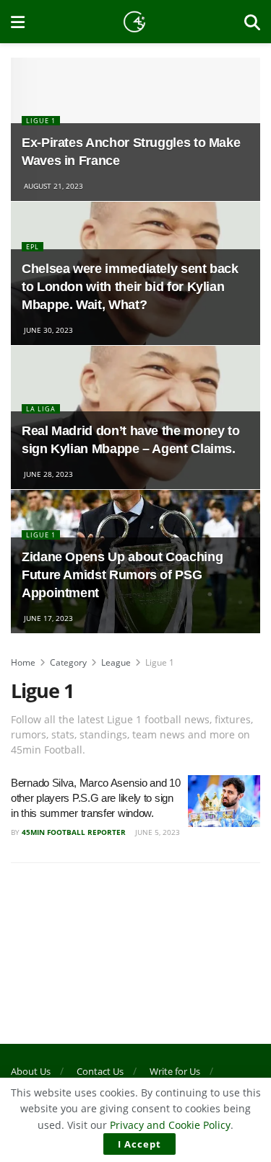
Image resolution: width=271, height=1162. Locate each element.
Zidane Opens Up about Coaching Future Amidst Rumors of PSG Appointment (122, 575)
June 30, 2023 (47, 330)
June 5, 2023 (156, 832)
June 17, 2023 (47, 618)
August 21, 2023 (52, 186)
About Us (31, 1071)
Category (68, 662)
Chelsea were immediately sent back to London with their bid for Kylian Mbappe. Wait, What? (130, 287)
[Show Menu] (18, 21)
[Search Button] (252, 21)
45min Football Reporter (74, 832)
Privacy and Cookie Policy (170, 1125)
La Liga (41, 409)
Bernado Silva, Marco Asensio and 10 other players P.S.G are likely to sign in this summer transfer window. (96, 798)
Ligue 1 (41, 120)
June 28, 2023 (47, 474)
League (116, 662)
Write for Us (175, 1071)
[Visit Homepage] (134, 21)
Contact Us (100, 1071)
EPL (32, 246)
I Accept (139, 1144)
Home (23, 662)
